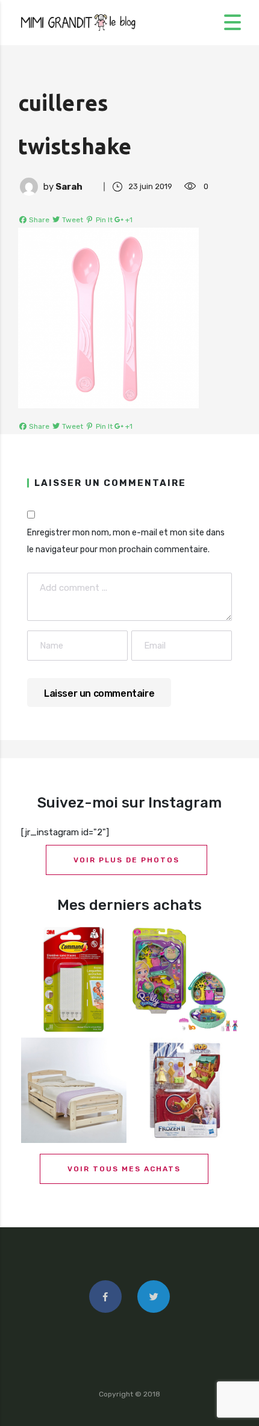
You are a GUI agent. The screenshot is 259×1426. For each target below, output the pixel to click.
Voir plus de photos (126, 860)
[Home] (78, 21)
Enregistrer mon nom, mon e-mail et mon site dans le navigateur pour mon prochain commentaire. (126, 541)
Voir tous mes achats (124, 1169)
